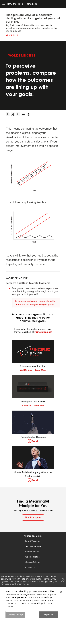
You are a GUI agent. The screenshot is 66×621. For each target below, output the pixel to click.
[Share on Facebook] (8, 114)
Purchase (26, 405)
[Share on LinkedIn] (18, 114)
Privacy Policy (32, 551)
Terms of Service (33, 546)
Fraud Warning (32, 541)
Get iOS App (26, 370)
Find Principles (33, 517)
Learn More (12, 35)
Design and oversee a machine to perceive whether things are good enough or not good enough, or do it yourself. (35, 291)
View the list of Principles (22, 3)
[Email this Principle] (24, 114)
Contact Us (30, 567)
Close (62, 580)
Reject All (48, 614)
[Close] (61, 591)
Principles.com (43, 332)
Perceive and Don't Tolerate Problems (28, 283)
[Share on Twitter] (13, 114)
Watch (35, 441)
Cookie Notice (32, 557)
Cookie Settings (15, 614)
